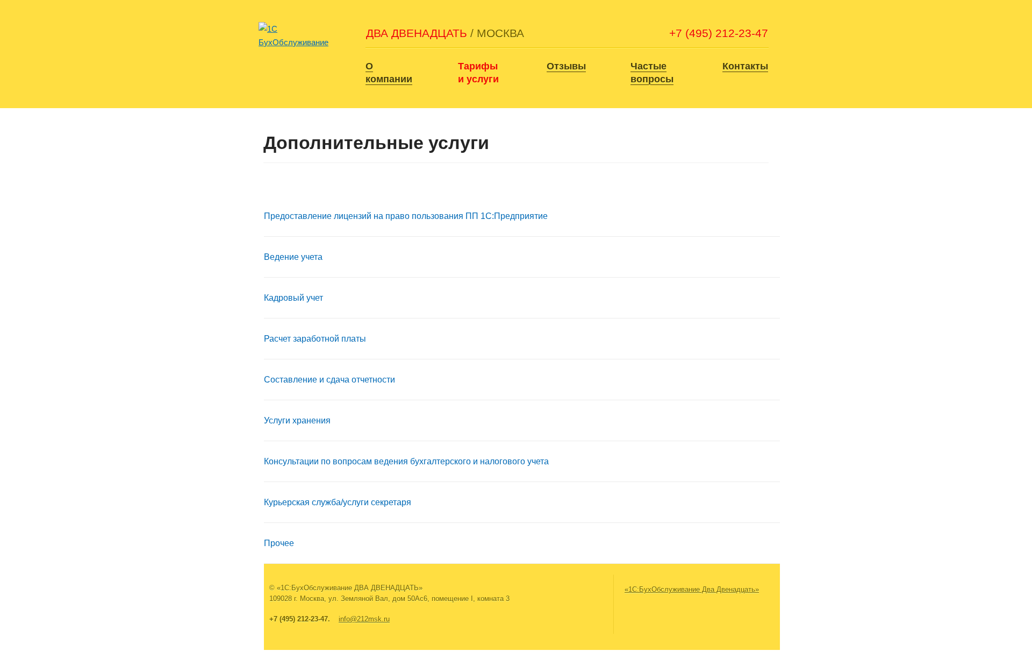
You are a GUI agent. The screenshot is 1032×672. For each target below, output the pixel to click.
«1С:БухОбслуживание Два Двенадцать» (692, 589)
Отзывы (566, 66)
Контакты (745, 66)
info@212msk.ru (364, 619)
